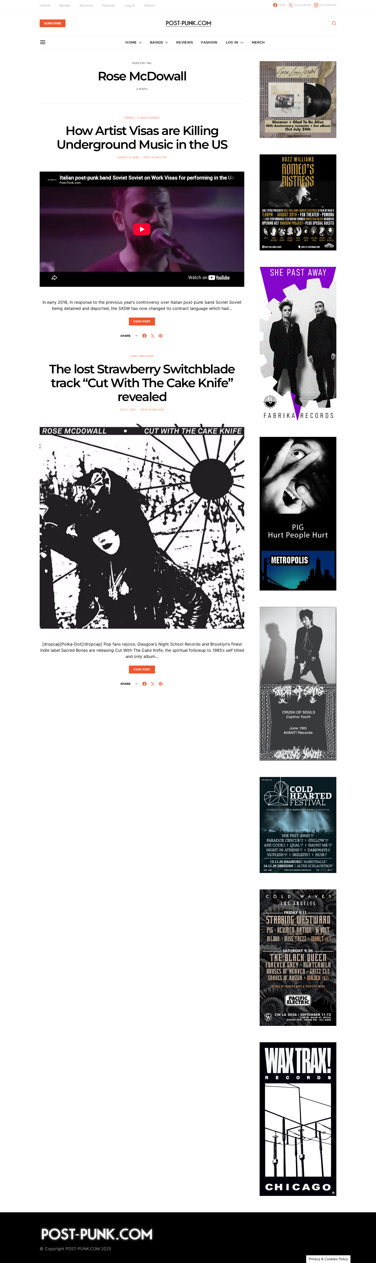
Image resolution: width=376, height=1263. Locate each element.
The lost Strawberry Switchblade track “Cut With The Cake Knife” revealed (142, 383)
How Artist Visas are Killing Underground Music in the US (142, 137)
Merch (149, 5)
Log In (130, 5)
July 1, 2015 (128, 409)
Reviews (86, 5)
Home (45, 5)
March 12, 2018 (128, 157)
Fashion (108, 5)
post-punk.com (155, 157)
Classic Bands (148, 117)
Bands (64, 5)
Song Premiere (141, 356)
